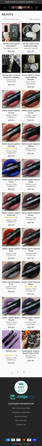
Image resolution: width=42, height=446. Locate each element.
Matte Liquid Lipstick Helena (31, 145)
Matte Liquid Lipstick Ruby (11, 250)
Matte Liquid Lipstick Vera (31, 319)
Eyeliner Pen (11, 351)
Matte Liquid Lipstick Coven (31, 111)
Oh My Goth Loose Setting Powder (31, 45)
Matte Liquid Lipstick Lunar (11, 181)
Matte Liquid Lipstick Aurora (11, 111)
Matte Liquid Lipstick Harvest (11, 145)
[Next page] (30, 372)
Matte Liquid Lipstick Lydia (31, 181)
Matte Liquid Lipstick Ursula (11, 319)
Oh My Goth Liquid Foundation (11, 45)
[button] (4, 7)
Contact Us (21, 425)
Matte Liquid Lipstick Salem (31, 283)
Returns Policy (21, 416)
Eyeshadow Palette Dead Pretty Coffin (30, 352)
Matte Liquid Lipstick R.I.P (11, 283)
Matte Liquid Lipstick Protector (11, 214)
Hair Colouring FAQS (21, 408)
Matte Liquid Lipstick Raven (31, 214)
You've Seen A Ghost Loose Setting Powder (31, 77)
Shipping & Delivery (21, 412)
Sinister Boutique (24, 444)
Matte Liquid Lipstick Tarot (31, 250)
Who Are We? (21, 420)
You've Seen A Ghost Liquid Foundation (11, 76)
